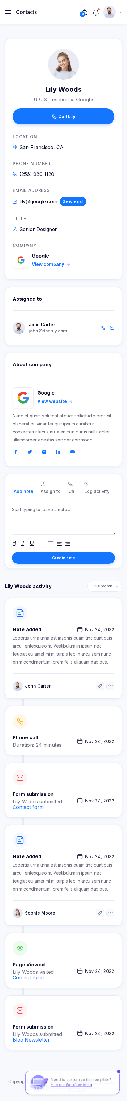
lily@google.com (38, 201)
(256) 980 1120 (36, 174)
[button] (8, 12)
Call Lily (63, 116)
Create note (63, 557)
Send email (73, 201)
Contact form (28, 807)
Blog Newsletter (31, 1040)
